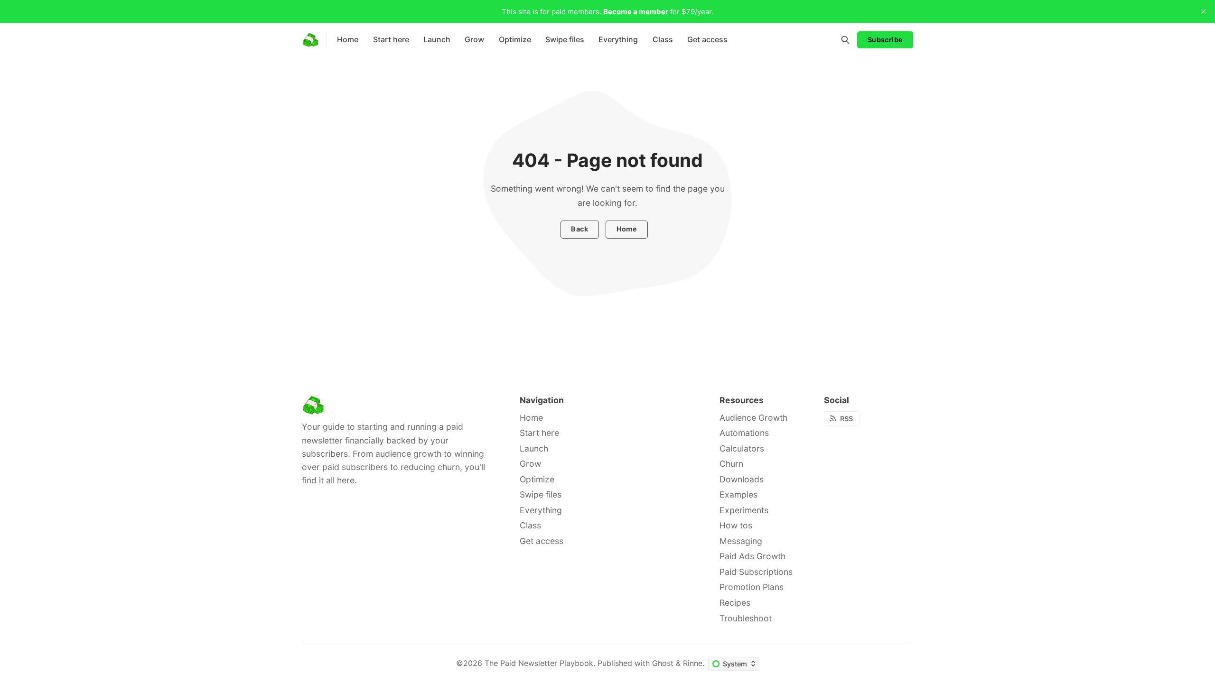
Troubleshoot (746, 618)
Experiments (744, 510)
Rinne (692, 663)
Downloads (742, 479)
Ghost (662, 663)
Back (579, 229)
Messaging (741, 541)
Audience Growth (753, 418)
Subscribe (885, 40)
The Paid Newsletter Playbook (539, 663)
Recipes (735, 603)
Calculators (742, 448)
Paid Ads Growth (752, 556)
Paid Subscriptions (756, 572)
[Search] (845, 39)
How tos (736, 525)
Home (627, 229)
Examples (738, 494)
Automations (744, 433)
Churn (731, 464)
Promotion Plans (752, 587)
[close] (1203, 11)
